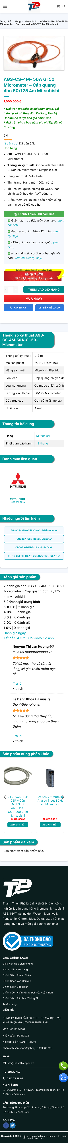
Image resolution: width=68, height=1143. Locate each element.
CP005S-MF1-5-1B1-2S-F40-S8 (34, 547)
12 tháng (42, 443)
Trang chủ (5, 21)
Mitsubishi (30, 21)
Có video (35, 638)
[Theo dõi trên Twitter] (13, 1125)
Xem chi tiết (18, 824)
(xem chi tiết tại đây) (28, 258)
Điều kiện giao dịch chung (18, 963)
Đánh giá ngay (15, 633)
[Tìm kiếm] (64, 6)
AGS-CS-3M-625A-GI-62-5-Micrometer (34, 530)
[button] (5, 6)
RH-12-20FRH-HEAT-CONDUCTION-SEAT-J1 (34, 555)
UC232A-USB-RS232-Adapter (34, 538)
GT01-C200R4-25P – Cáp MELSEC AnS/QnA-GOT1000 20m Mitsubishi (17, 806)
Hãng (18, 21)
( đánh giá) (11, 143)
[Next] (63, 797)
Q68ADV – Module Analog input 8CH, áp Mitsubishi (50, 800)
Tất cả (8, 638)
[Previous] (5, 797)
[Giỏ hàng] (58, 6)
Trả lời (17, 683)
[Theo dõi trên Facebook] (6, 1125)
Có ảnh (48, 638)
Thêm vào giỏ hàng (44, 289)
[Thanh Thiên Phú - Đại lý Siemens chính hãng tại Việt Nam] (34, 6)
